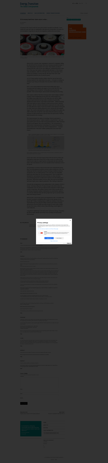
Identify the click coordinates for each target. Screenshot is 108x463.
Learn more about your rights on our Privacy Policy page (47, 228)
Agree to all (49, 238)
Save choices (59, 238)
